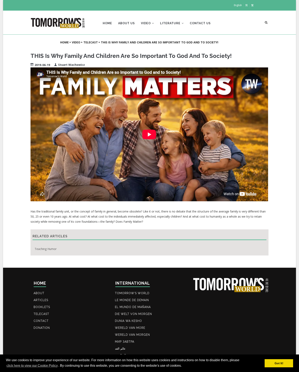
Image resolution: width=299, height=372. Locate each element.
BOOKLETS (42, 307)
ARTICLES (41, 300)
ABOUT (39, 293)
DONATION (42, 327)
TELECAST (41, 314)
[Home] (58, 21)
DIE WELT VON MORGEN (133, 314)
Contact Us (200, 23)
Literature (170, 23)
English (238, 5)
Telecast (90, 42)
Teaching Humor (46, 249)
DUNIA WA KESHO (128, 320)
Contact (41, 320)
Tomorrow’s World (132, 293)
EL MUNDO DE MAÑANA (133, 307)
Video (146, 23)
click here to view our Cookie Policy (32, 365)
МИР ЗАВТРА (124, 341)
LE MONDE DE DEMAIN (132, 300)
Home (107, 23)
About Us (126, 23)
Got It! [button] (279, 363)
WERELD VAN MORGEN (132, 334)
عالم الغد (120, 348)
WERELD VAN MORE (130, 327)
